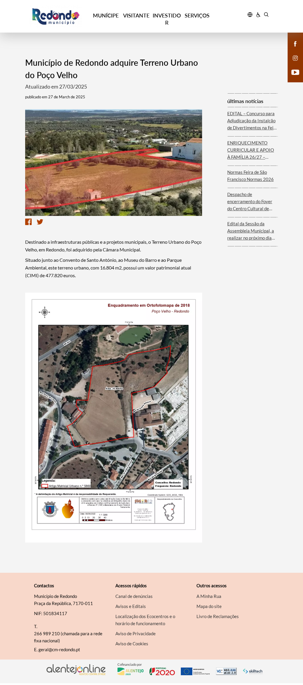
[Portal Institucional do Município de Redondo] (60, 16)
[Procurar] (266, 15)
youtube (291, 78)
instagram (291, 64)
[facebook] (295, 43)
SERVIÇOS (197, 15)
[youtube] (295, 71)
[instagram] (295, 57)
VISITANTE (136, 15)
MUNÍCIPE (106, 15)
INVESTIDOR (167, 19)
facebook (291, 49)
